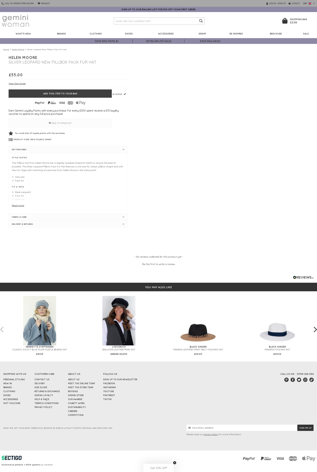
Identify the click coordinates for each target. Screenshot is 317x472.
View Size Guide (17, 83)
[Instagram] (305, 380)
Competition (76, 415)
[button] (158, 264)
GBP (305, 3)
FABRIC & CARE (19, 217)
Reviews (73, 391)
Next (315, 326)
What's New (23, 33)
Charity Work (76, 403)
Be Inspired (236, 33)
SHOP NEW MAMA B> (107, 41)
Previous (1, 326)
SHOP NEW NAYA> (210, 41)
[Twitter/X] (299, 380)
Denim (202, 33)
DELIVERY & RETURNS (22, 224)
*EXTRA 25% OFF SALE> (158, 41)
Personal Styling (14, 379)
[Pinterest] (286, 380)
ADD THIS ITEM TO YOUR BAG (60, 93)
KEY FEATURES (19, 149)
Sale (306, 33)
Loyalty (295, 3)
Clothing (96, 33)
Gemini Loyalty (44, 395)
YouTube (108, 391)
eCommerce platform (12, 465)
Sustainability (77, 407)
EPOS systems (33, 465)
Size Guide (41, 387)
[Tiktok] (311, 380)
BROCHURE (276, 33)
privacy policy (211, 434)
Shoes (129, 33)
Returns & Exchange (47, 391)
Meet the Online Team (81, 383)
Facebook (109, 383)
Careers (72, 411)
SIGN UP (282, 3)
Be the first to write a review (158, 264)
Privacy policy (43, 407)
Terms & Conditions (47, 403)
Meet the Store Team (80, 387)
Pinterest (109, 395)
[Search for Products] (201, 21)
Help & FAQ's (42, 399)
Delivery (40, 383)
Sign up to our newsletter (120, 379)
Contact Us (42, 379)
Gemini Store (76, 395)
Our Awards (75, 399)
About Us (73, 379)
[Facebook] (293, 380)
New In (7, 383)
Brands (61, 33)
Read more (18, 205)
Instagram (109, 387)
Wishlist (45, 3)
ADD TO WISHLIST (61, 123)
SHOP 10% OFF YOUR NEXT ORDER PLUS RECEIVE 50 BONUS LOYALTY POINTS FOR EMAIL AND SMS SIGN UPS (57, 428)
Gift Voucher (11, 403)
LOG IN (272, 3)
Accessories (166, 33)
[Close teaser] (174, 462)
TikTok (107, 399)
